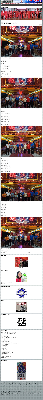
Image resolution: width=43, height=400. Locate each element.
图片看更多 (21, 267)
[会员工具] (40, 25)
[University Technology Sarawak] (21, 276)
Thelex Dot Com (8, 392)
